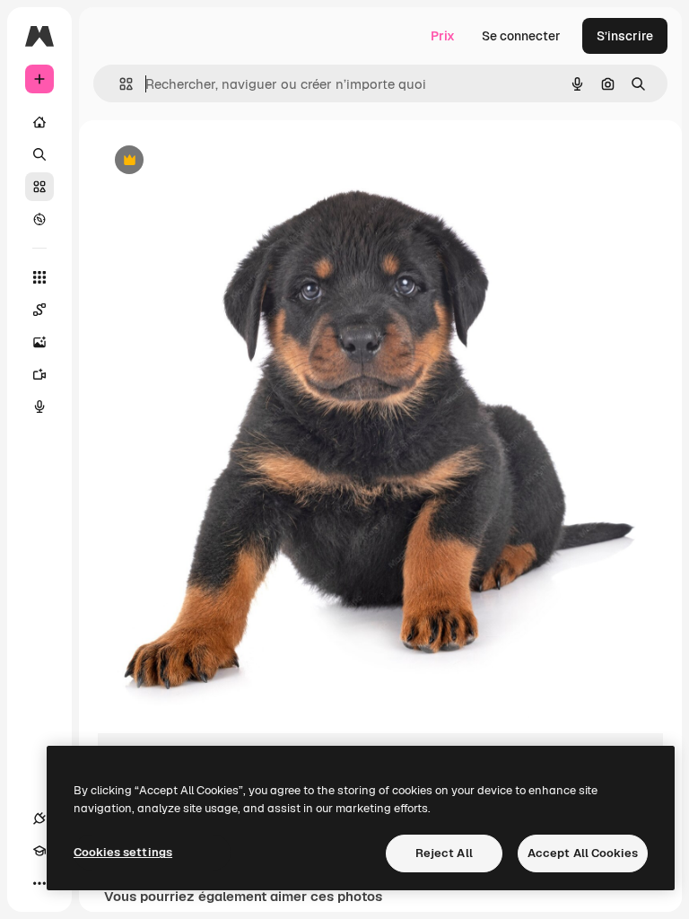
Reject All (444, 853)
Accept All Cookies (583, 853)
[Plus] (39, 883)
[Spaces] (39, 309)
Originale (215, 161)
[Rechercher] (39, 154)
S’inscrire (625, 36)
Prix (443, 36)
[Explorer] (39, 219)
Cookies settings (123, 852)
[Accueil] (39, 122)
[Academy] (39, 850)
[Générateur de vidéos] (39, 374)
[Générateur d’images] (39, 342)
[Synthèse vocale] (39, 406)
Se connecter (521, 36)
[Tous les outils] (39, 277)
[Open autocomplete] (119, 84)
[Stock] (39, 186)
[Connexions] (39, 818)
